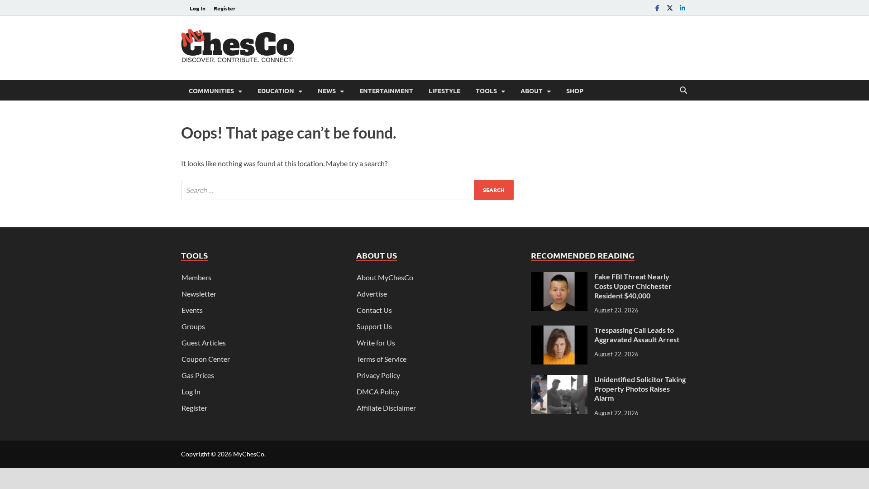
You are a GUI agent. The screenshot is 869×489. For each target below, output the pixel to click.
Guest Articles (203, 342)
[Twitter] (669, 8)
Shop (574, 90)
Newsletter (198, 293)
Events (192, 310)
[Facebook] (657, 8)
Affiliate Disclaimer (386, 407)
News (327, 90)
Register (224, 8)
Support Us (374, 326)
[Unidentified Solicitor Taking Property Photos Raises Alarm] (559, 380)
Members (196, 277)
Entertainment (386, 90)
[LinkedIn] (682, 8)
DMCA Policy (378, 391)
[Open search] (683, 90)
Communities (211, 90)
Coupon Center (205, 359)
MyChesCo (248, 454)
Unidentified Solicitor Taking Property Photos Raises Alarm (640, 389)
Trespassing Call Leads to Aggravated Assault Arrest (636, 335)
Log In (197, 8)
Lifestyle (444, 90)
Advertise (372, 293)
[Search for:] (347, 190)
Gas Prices (197, 375)
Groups (193, 326)
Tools (486, 90)
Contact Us (374, 310)
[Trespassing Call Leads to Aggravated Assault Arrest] (559, 330)
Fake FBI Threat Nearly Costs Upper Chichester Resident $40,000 (633, 286)
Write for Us (376, 342)
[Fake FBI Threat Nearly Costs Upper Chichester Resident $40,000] (559, 277)
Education (276, 90)
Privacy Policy (378, 375)
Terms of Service (381, 359)
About (531, 90)
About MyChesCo (385, 277)
